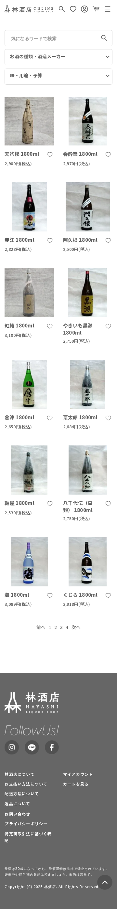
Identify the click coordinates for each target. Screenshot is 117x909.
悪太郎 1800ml (80, 417)
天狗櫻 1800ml (22, 153)
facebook (52, 747)
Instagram (12, 747)
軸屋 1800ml (19, 502)
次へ (76, 627)
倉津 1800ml (19, 417)
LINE (32, 747)
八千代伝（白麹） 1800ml (78, 506)
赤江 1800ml (19, 239)
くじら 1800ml (80, 594)
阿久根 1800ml (80, 239)
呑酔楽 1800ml (80, 153)
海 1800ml (17, 594)
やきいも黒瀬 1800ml (78, 329)
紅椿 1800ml (19, 325)
